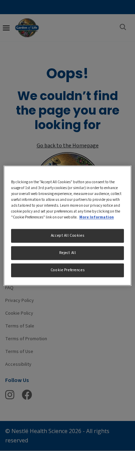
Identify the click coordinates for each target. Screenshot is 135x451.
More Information (96, 217)
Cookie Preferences (67, 270)
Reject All (67, 253)
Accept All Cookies (67, 235)
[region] (67, 225)
